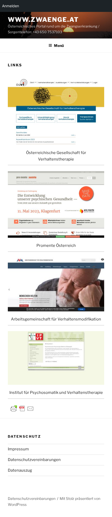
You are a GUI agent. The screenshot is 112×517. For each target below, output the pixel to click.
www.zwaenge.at (43, 19)
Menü (59, 45)
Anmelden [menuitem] (10, 6)
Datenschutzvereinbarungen (34, 459)
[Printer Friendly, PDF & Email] (22, 408)
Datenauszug (20, 470)
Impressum (18, 449)
